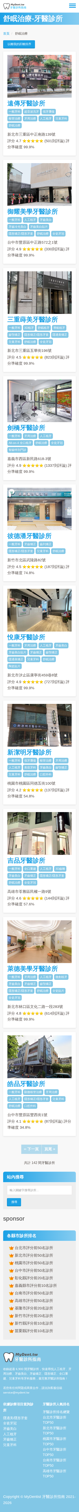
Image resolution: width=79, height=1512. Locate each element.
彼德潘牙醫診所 (29, 535)
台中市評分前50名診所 (33, 1270)
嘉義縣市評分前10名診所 (35, 1285)
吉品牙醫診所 (26, 860)
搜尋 (14, 1202)
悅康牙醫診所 (26, 637)
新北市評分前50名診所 (33, 1255)
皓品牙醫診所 (26, 1083)
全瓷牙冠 (10, 1423)
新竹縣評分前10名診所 (33, 1323)
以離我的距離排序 (19, 44)
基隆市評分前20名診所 (33, 1308)
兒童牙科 (10, 1445)
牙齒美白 (10, 1428)
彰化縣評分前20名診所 (33, 1278)
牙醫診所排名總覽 (56, 1412)
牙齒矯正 (10, 1439)
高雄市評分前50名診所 (33, 1301)
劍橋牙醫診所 (26, 427)
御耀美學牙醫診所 (32, 211)
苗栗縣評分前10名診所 (33, 1331)
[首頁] (14, 6)
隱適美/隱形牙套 (15, 1418)
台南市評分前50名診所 (33, 1293)
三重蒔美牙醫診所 (32, 319)
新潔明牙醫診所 (29, 752)
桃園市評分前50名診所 (33, 1263)
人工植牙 (10, 1434)
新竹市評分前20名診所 (33, 1316)
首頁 (6, 33)
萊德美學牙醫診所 (32, 968)
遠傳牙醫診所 (26, 103)
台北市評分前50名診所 (33, 1248)
